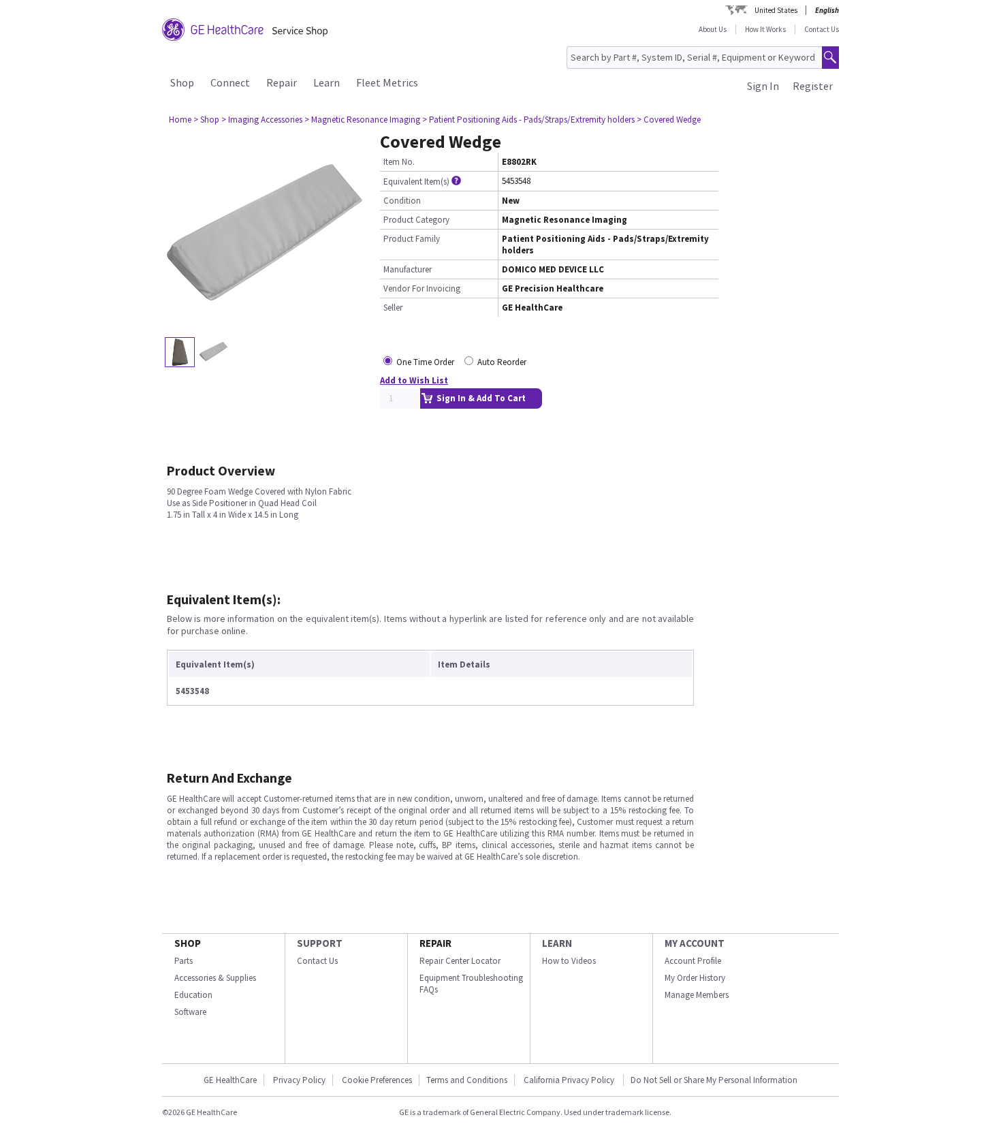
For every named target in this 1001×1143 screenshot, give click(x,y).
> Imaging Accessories (261, 119)
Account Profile (693, 961)
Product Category (416, 219)
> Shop (206, 119)
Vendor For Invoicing (421, 288)
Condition (402, 200)
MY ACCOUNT (695, 943)
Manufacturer (407, 269)
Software (190, 1012)
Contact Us (821, 29)
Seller (392, 307)
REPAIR (435, 943)
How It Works (765, 29)
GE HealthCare (230, 1080)
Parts (183, 961)
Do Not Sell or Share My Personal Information (714, 1080)
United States (775, 10)
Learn (326, 82)
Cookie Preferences (377, 1080)
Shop (182, 82)
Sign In (763, 86)
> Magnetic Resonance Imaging (362, 119)
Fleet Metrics (387, 82)
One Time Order (425, 362)
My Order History (695, 978)
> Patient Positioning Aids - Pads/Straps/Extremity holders (528, 119)
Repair (281, 82)
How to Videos (569, 961)
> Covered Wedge (669, 119)
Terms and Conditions (466, 1080)
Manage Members (697, 995)
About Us (713, 29)
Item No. (399, 162)
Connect (230, 82)
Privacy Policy (299, 1080)
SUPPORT (320, 943)
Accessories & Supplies (215, 978)
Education (193, 995)
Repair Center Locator (459, 961)
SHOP (187, 943)
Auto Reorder (501, 362)
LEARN (557, 943)
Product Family (411, 239)
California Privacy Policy (570, 1080)
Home (180, 119)
